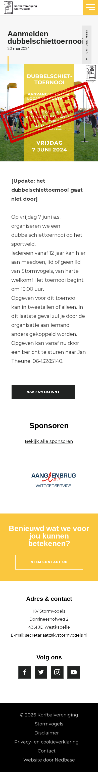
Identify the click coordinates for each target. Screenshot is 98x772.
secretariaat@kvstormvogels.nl (56, 635)
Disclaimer (46, 733)
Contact (47, 751)
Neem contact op (49, 562)
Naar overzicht (43, 392)
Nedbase (65, 760)
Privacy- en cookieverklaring (46, 742)
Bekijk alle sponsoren (49, 441)
